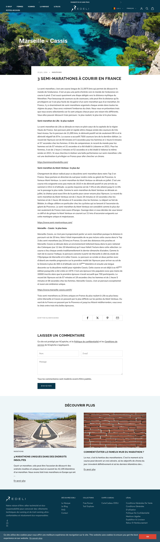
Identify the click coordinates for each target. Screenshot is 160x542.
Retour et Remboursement (137, 522)
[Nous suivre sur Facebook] (30, 521)
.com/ (65, 162)
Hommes (31, 7)
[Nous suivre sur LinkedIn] (30, 525)
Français (130, 8)
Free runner (88, 503)
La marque (44, 7)
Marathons (57, 72)
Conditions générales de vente (139, 503)
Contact (64, 513)
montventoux (61, 222)
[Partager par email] (117, 318)
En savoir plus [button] (36, 538)
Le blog (57, 7)
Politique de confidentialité (86, 341)
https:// (41, 162)
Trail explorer (88, 506)
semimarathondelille (53, 162)
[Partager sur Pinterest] (107, 318)
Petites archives (13, 10)
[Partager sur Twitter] (97, 318)
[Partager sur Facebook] (87, 318)
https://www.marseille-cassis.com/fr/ (55, 289)
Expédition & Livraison (135, 519)
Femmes (20, 7)
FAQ (63, 509)
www (46, 222)
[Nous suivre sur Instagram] (30, 523)
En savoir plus (19, 480)
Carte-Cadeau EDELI (110, 503)
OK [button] (147, 537)
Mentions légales (133, 516)
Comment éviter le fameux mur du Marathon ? (114, 452)
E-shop (9, 7)
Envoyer (46, 385)
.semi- (52, 222)
